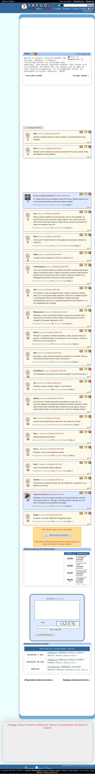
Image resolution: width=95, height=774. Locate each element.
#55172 (51, 655)
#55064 (72, 660)
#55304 (59, 655)
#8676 (51, 670)
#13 (53, 471)
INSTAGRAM (30, 768)
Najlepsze (40, 9)
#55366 (52, 653)
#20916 (76, 667)
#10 (53, 389)
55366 (70, 558)
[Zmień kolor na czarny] (62, 5)
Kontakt (82, 9)
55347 (70, 573)
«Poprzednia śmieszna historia (38, 680)
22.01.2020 (81, 54)
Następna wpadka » (81, 75)
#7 (52, 425)
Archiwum (66, 9)
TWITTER (40, 768)
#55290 (72, 653)
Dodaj (75, 9)
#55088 (80, 660)
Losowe (57, 9)
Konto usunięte (39, 196)
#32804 (84, 669)
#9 (52, 344)
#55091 (73, 662)
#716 (77, 669)
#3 (52, 246)
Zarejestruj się (78, 1)
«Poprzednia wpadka (33, 75)
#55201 (52, 660)
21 (76, 59)
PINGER (49, 768)
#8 (52, 323)
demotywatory (37, 770)
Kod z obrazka (55, 630)
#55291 (80, 652)
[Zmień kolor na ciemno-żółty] (59, 5)
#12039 (54, 667)
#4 (52, 281)
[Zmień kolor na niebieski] (56, 5)
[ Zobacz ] (68, 205)
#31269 (69, 670)
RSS (91, 9)
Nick (43, 622)
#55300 (73, 655)
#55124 (67, 655)
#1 (52, 205)
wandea (36, 494)
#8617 (60, 670)
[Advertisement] (10, 387)
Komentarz (55, 599)
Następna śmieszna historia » (76, 680)
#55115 (59, 663)
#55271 (63, 660)
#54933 (51, 663)
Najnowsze (87, 11)
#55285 (63, 653)
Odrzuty (49, 9)
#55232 (66, 662)
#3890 (65, 667)
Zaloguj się (90, 1)
